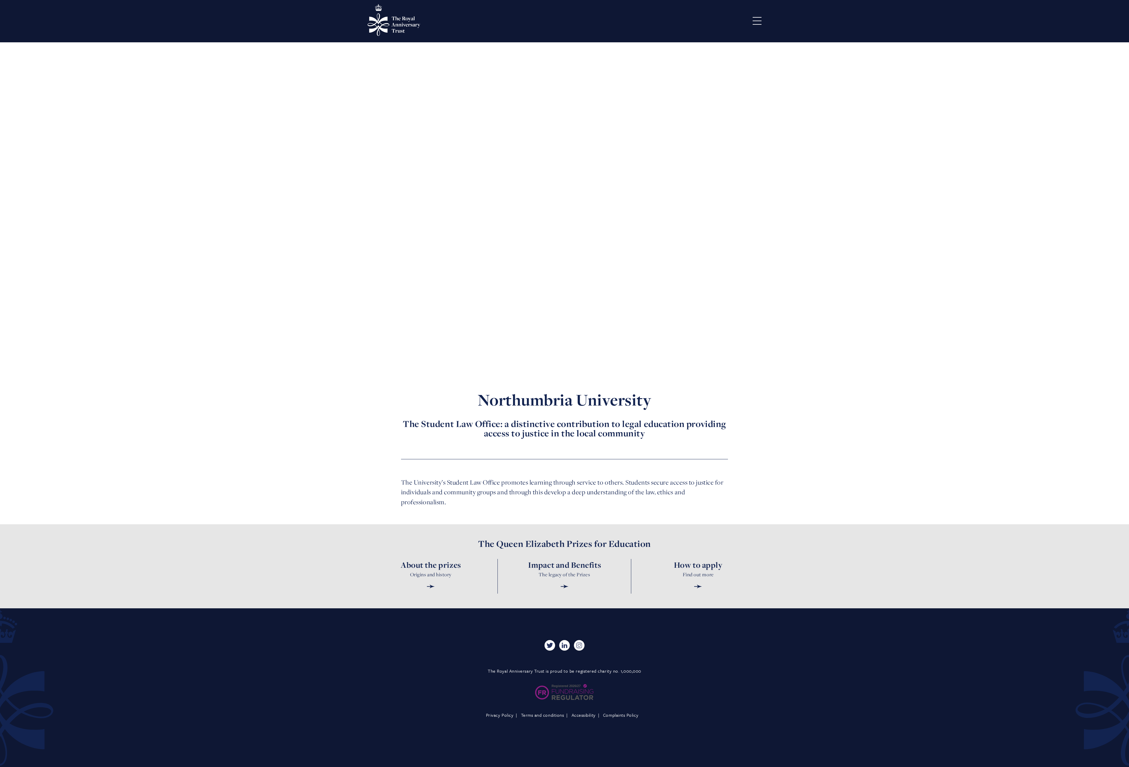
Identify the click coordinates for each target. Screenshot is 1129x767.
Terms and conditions (542, 715)
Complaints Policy (620, 715)
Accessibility (584, 715)
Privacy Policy (500, 715)
